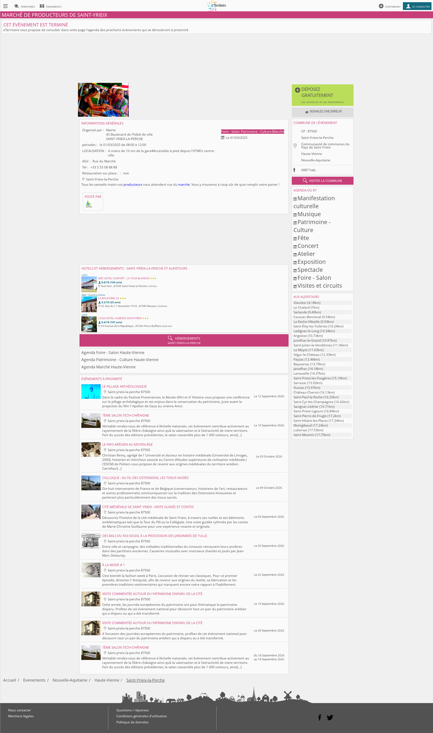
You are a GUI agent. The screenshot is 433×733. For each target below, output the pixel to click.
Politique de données (132, 722)
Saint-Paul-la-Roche (308, 397)
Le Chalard (301, 307)
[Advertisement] (216, 59)
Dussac (298, 387)
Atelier (306, 254)
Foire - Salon (231, 131)
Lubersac (300, 430)
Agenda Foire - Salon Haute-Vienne (112, 352)
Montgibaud (302, 425)
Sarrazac (299, 383)
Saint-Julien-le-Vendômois (312, 345)
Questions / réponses (132, 710)
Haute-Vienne (311, 154)
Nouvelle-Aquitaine (315, 160)
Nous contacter (19, 710)
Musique (309, 214)
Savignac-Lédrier (306, 406)
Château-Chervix (306, 392)
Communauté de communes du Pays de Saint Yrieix (325, 146)
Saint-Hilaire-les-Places (310, 420)
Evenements (34, 680)
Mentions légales (21, 716)
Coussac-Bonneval (307, 317)
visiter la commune (322, 180)
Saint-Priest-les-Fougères (312, 378)
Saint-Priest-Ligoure (308, 411)
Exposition (312, 262)
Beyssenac (301, 364)
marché (184, 184)
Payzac (298, 359)
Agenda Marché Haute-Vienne (108, 367)
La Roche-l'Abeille (306, 321)
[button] (322, 95)
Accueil (9, 680)
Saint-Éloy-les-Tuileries (310, 326)
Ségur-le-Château (306, 354)
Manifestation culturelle (314, 202)
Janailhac (300, 368)
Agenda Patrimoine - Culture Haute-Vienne (119, 359)
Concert (308, 246)
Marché (278, 131)
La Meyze (300, 350)
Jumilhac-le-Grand (307, 340)
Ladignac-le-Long (306, 331)
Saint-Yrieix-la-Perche (317, 137)
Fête (303, 238)
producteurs (132, 184)
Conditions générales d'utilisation (141, 716)
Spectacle (310, 269)
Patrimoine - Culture (256, 131)
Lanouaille (301, 373)
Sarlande (300, 312)
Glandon (299, 303)
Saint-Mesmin (303, 435)
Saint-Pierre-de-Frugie (310, 416)
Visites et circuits (320, 285)
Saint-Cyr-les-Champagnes (313, 402)
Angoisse (300, 336)
